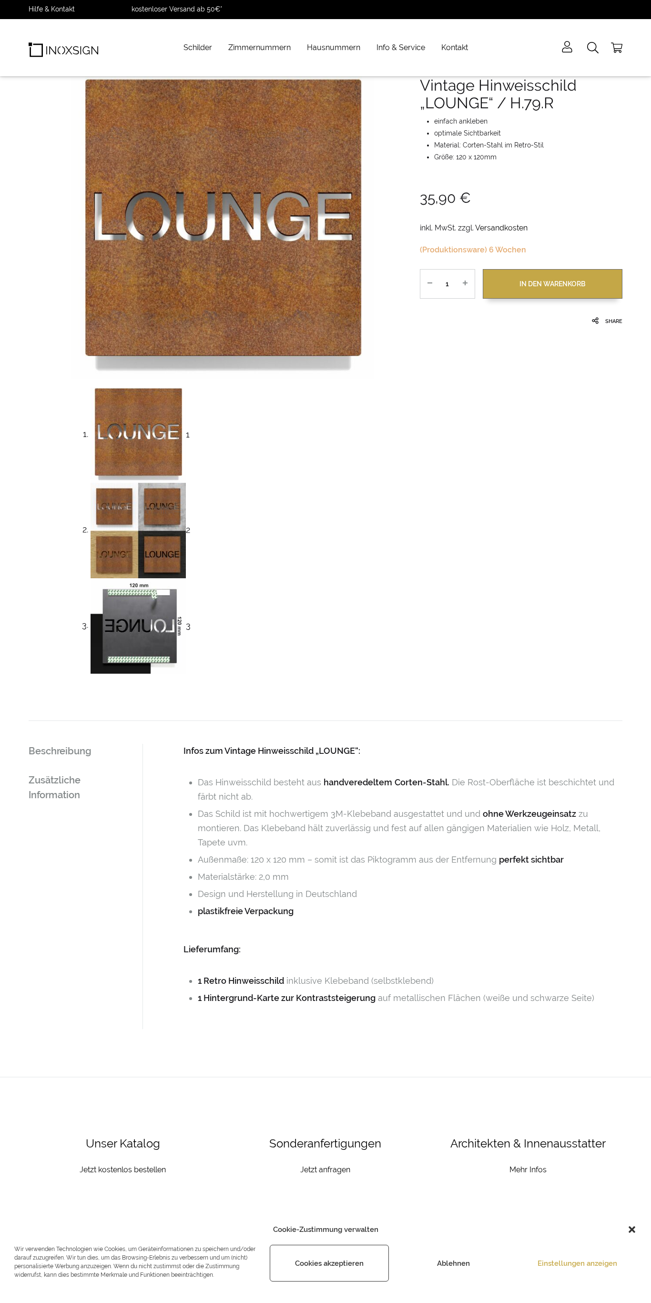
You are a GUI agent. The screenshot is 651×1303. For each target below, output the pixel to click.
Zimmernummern (259, 47)
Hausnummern (333, 47)
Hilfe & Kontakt (52, 9)
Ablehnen (453, 1263)
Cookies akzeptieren (329, 1263)
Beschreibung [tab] (60, 751)
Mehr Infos (528, 1169)
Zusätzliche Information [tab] (55, 787)
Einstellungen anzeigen (577, 1263)
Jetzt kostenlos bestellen (123, 1169)
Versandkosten (501, 227)
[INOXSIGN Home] (63, 47)
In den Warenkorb (552, 284)
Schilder (197, 47)
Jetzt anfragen (325, 1169)
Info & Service (400, 47)
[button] (632, 1229)
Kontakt (454, 47)
